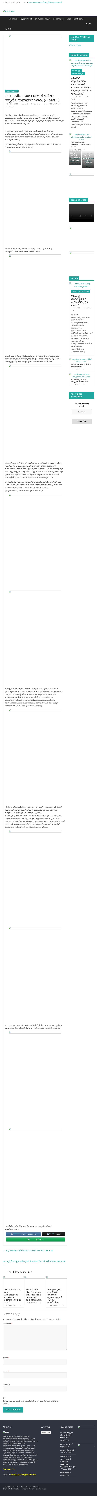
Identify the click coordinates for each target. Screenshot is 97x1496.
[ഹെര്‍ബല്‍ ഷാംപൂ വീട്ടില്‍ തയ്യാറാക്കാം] (81, 359)
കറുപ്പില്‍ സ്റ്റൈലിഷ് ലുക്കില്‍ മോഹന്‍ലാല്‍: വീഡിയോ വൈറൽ (34, 1263)
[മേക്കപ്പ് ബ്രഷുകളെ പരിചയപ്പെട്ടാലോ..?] (81, 283)
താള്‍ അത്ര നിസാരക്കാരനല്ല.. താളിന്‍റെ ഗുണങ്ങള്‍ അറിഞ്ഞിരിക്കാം (34, 1294)
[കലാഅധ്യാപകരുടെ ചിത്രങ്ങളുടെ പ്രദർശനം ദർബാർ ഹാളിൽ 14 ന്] (13, 1277)
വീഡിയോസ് (78, 19)
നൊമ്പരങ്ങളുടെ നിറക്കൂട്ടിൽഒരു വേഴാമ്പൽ (45, 2)
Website (6, 1384)
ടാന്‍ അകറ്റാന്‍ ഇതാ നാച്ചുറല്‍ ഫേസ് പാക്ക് (79, 380)
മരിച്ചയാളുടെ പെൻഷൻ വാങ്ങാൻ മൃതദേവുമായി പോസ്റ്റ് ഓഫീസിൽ (54, 1296)
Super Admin (88, 308)
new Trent (56, 104)
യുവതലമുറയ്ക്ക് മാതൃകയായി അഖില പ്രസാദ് (28, 1250)
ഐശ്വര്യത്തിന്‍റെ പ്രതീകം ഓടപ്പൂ (88, 156)
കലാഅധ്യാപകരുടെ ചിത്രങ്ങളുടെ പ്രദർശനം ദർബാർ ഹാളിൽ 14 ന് (12, 1296)
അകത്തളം (13, 19)
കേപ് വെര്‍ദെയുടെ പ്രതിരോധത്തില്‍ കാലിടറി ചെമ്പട (81, 144)
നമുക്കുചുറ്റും (76, 71)
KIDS (50, 104)
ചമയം (74, 291)
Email (6, 1371)
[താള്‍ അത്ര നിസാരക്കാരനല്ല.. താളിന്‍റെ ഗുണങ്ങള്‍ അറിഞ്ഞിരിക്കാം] (34, 1277)
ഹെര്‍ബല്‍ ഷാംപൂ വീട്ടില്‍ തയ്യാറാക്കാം (80, 365)
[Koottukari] (5, 18)
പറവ (69, 19)
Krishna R (25, 104)
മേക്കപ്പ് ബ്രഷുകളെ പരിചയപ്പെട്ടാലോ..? (79, 300)
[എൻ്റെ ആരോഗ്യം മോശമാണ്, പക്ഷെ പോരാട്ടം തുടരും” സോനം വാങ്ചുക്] (81, 60)
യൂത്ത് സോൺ (26, 19)
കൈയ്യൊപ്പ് (58, 19)
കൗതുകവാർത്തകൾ (42, 19)
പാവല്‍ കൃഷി (65, 1444)
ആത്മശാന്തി (64, 1473)
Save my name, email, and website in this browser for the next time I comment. (31, 1402)
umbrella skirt (9, 107)
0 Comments (35, 104)
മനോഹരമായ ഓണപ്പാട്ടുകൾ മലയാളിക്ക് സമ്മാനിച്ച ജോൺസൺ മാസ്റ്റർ (67, 1461)
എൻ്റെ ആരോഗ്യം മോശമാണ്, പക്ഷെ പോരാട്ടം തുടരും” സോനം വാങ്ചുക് (81, 85)
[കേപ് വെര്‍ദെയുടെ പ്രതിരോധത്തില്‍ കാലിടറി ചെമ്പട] (81, 134)
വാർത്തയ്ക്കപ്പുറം (11, 91)
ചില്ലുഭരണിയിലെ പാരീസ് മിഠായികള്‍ (75, 154)
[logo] (6, 1432)
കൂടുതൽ (7, 29)
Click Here (75, 45)
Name (6, 1357)
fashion (45, 104)
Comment (7, 1323)
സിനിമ (88, 24)
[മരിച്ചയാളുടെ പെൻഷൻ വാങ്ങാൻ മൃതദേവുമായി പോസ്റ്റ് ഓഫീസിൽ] (56, 1277)
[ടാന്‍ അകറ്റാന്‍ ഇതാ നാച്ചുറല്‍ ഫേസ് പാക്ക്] (81, 374)
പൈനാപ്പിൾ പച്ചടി (67, 1450)
